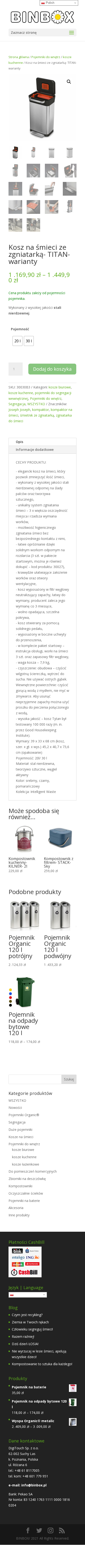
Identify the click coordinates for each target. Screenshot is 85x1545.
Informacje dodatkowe (35, 449)
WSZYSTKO (36, 404)
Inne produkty (19, 1215)
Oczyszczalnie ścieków (25, 1193)
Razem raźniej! (23, 1336)
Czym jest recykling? (27, 1315)
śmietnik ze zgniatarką (37, 415)
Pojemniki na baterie (24, 1200)
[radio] (17, 341)
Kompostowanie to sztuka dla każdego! (42, 1364)
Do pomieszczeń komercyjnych (32, 1171)
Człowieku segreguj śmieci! (32, 1329)
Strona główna (18, 57)
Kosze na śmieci (20, 1137)
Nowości (15, 1107)
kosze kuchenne (20, 393)
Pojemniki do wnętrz (45, 57)
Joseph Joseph (19, 409)
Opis (19, 441)
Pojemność (20, 329)
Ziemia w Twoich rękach (30, 1322)
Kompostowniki (20, 1186)
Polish (18, 1294)
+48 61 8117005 (26, 1470)
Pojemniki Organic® (23, 1115)
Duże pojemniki (20, 1129)
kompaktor (40, 409)
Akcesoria (15, 1207)
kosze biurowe (60, 387)
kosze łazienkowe (25, 1164)
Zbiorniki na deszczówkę (27, 1178)
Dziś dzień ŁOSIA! (25, 1344)
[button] (69, 81)
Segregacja (17, 404)
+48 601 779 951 (35, 1476)
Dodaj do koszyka (52, 369)
